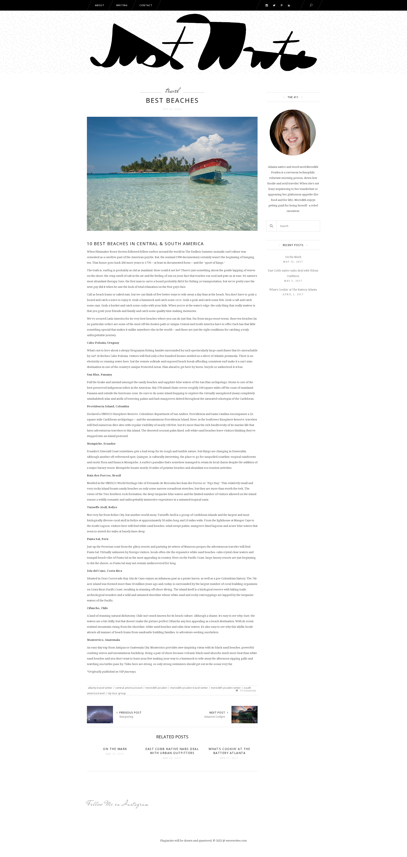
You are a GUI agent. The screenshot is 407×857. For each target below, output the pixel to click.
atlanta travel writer (100, 688)
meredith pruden (156, 688)
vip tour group (117, 693)
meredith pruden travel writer (189, 688)
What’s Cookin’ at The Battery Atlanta (293, 289)
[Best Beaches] (172, 173)
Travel (172, 90)
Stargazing (126, 716)
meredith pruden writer (226, 688)
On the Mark (293, 257)
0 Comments (248, 690)
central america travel (128, 688)
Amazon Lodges (214, 716)
